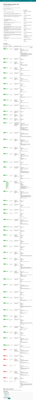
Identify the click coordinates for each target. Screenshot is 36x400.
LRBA (7, 204)
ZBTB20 (7, 332)
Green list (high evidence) (7, 394)
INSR (6, 175)
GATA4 (7, 114)
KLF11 (7, 359)
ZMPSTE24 (7, 345)
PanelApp (4, 0)
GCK (6, 122)
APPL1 (7, 67)
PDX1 (7, 246)
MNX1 (7, 209)
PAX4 (7, 371)
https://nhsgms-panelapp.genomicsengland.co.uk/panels (16, 15)
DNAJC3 (7, 94)
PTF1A (7, 284)
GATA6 (7, 118)
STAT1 (7, 377)
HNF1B (7, 147)
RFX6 (7, 291)
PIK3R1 (7, 252)
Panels (4, 2)
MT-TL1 (7, 213)
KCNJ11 (7, 191)
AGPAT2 (7, 58)
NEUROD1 (7, 219)
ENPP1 (7, 381)
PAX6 (7, 234)
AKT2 (7, 62)
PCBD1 (7, 240)
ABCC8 (7, 48)
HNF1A (7, 139)
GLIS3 (7, 132)
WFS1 (7, 326)
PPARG (7, 271)
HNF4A (7, 153)
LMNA (7, 200)
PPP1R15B (7, 279)
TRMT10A (7, 319)
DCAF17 (7, 88)
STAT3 (7, 315)
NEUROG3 (7, 226)
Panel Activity (5, 40)
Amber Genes (6, 395)
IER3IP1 (7, 161)
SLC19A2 (7, 297)
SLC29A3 (7, 303)
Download (9, 398)
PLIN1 (7, 258)
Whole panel (6, 393)
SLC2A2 (7, 309)
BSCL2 (7, 72)
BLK (6, 349)
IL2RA (7, 355)
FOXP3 (7, 111)
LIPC (6, 365)
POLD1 (7, 264)
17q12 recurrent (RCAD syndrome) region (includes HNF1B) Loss (7, 184)
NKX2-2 (7, 230)
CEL (6, 78)
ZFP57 (7, 337)
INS (6, 167)
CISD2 (7, 83)
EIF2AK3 (7, 105)
